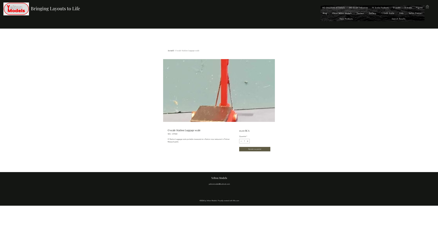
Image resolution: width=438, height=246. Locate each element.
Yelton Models (219, 178)
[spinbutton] (244, 141)
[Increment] (247, 141)
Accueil (171, 50)
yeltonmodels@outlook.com (219, 184)
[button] (427, 6)
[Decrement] (241, 141)
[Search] (272, 14)
